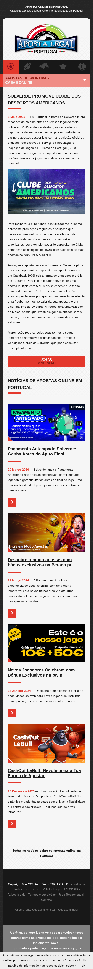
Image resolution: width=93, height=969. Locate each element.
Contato (46, 899)
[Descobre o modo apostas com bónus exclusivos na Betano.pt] (46, 532)
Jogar (46, 361)
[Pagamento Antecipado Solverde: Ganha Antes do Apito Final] (46, 422)
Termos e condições (42, 894)
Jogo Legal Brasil (68, 909)
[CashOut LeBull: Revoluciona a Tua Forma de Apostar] (46, 743)
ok (83, 965)
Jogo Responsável (71, 894)
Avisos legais (16, 894)
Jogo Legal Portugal (43, 909)
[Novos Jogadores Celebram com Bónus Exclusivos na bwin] (46, 643)
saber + (71, 965)
